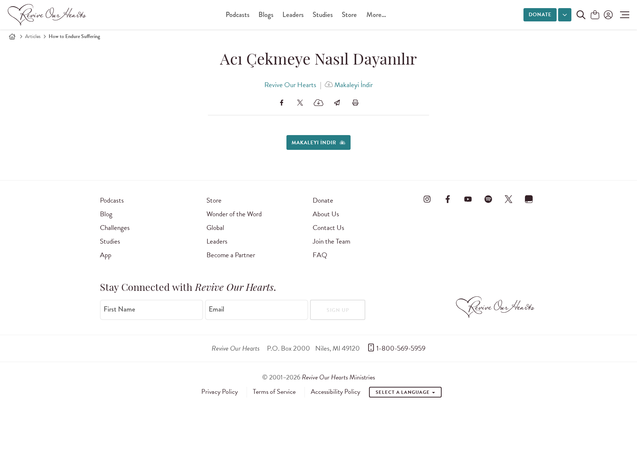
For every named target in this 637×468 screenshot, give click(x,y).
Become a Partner (230, 255)
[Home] (12, 36)
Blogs (266, 15)
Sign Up (338, 310)
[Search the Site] (581, 15)
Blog (106, 214)
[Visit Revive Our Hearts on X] (509, 199)
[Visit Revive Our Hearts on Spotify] (488, 199)
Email (216, 309)
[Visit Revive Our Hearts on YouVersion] (529, 199)
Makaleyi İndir (353, 84)
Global (215, 227)
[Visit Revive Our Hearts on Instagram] (427, 199)
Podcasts (238, 15)
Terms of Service (274, 391)
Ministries (338, 377)
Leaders (293, 15)
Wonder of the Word (234, 214)
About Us (326, 214)
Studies (323, 15)
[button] (622, 14)
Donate (540, 14)
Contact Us (328, 227)
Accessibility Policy (335, 391)
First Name (119, 309)
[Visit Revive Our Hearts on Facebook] (447, 199)
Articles (33, 36)
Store (349, 15)
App (105, 255)
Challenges (115, 227)
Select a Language (403, 392)
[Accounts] (607, 14)
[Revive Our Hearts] (48, 15)
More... (376, 15)
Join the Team (331, 241)
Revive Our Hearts (290, 84)
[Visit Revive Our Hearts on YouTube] (468, 199)
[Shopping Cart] (595, 15)
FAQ (320, 255)
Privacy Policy (219, 391)
